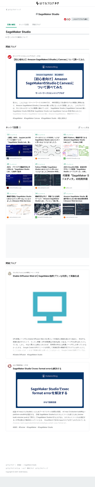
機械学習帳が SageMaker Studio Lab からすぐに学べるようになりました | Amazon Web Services (19, 198)
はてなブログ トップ (14, 9)
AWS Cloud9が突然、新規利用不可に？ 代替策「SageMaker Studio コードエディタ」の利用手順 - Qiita (75, 169)
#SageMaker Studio (48, 118)
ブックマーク (12, 134)
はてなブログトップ (41, 468)
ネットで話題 (24, 24)
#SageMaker (18, 118)
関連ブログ (36, 24)
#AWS (15, 427)
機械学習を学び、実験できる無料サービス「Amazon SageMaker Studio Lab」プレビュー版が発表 (47, 198)
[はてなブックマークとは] (20, 127)
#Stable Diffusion (19, 355)
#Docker (22, 427)
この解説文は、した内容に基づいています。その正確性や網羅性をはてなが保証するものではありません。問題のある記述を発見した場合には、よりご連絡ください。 (17, 37)
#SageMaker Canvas (32, 118)
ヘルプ (23, 468)
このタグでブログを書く (80, 19)
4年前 (26, 365)
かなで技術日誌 (18, 365)
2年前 (38, 56)
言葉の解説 (11, 24)
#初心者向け (62, 118)
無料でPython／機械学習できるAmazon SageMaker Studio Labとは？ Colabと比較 (75, 140)
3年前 (37, 272)
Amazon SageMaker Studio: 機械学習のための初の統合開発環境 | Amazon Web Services (76, 198)
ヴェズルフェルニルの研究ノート (23, 272)
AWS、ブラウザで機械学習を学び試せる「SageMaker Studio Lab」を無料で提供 (18, 169)
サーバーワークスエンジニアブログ (24, 56)
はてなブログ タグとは (13, 468)
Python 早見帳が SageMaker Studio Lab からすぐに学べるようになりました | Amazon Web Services (47, 169)
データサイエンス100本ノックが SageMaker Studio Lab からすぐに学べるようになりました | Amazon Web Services (47, 140)
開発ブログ (30, 468)
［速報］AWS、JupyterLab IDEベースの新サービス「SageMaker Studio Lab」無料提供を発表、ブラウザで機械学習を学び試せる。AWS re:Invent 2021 (19, 140)
